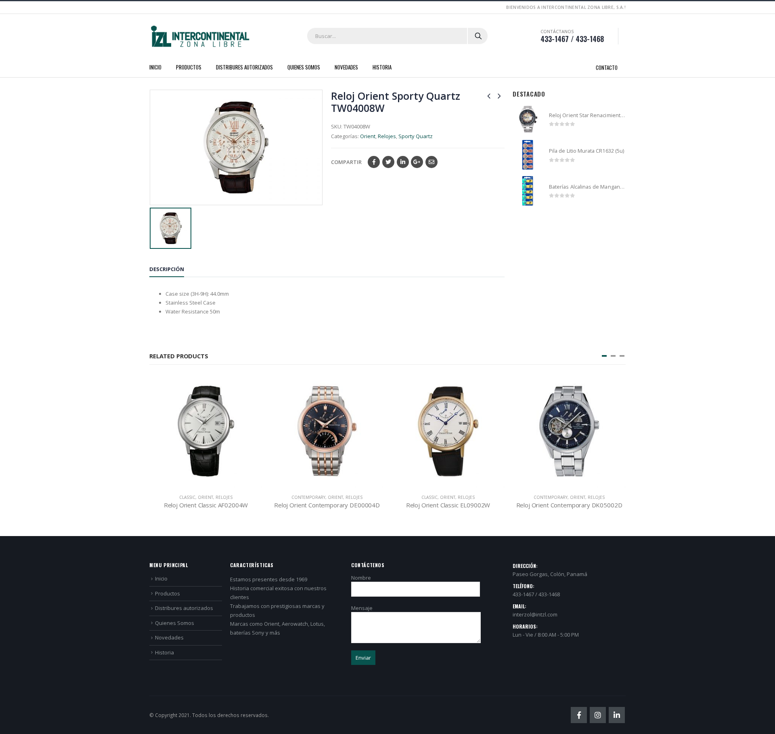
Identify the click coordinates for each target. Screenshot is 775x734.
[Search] (478, 36)
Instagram (598, 715)
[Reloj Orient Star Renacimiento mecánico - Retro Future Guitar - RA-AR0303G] (528, 119)
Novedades (346, 67)
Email (431, 162)
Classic (187, 497)
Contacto (607, 67)
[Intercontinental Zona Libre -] (199, 36)
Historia (382, 67)
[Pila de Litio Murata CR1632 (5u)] (528, 155)
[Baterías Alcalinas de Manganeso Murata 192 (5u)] (528, 191)
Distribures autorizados (244, 67)
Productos (188, 67)
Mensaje (362, 608)
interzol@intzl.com (535, 614)
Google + (417, 162)
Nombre (361, 577)
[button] (604, 356)
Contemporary (308, 497)
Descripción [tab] (166, 269)
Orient (367, 136)
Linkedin (617, 715)
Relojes (387, 136)
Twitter (388, 162)
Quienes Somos (303, 67)
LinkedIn (403, 162)
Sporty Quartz (415, 136)
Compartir (346, 162)
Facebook (374, 162)
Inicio (155, 67)
